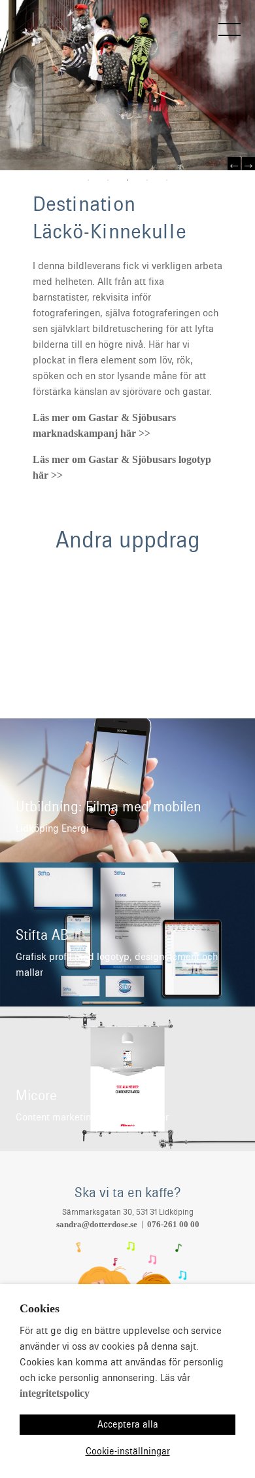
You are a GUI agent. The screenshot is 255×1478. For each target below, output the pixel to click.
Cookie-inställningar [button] (128, 1451)
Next (248, 163)
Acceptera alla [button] (127, 1424)
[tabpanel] (127, 85)
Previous (234, 163)
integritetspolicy (55, 1393)
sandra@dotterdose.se (96, 1224)
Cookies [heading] (40, 1308)
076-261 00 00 (173, 1224)
